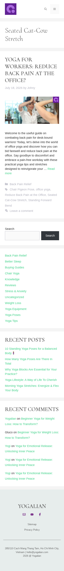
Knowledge (12, 279)
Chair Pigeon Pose (22, 189)
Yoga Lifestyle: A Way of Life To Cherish (31, 380)
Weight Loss (13, 303)
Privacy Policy (32, 529)
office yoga (43, 189)
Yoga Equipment (15, 309)
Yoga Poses (13, 315)
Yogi (8, 446)
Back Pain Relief (20, 184)
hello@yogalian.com (37, 552)
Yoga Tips (11, 321)
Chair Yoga (12, 273)
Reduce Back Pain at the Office (25, 195)
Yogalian (10, 418)
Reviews (10, 285)
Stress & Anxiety (15, 291)
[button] (45, 9)
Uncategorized (14, 297)
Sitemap (32, 524)
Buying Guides (14, 267)
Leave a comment (21, 211)
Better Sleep (13, 261)
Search (9, 229)
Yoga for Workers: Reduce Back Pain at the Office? (31, 70)
